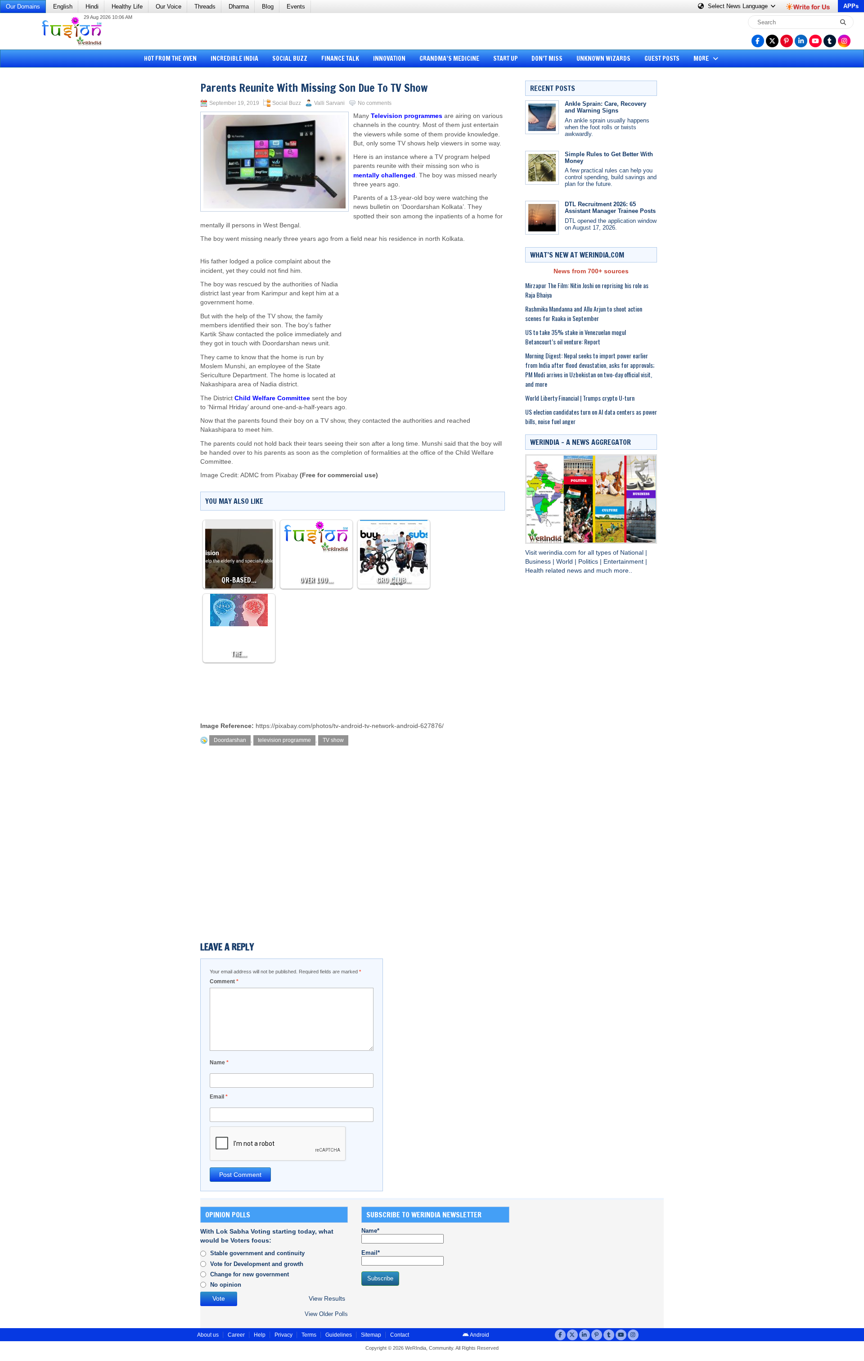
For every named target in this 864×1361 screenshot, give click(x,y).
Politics (589, 561)
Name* (370, 1230)
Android (479, 1335)
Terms (309, 1335)
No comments (375, 103)
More (701, 58)
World (565, 561)
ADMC (249, 475)
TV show (333, 740)
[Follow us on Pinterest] (786, 41)
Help (260, 1335)
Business (539, 561)
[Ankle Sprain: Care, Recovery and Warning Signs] (542, 117)
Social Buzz (289, 58)
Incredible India (234, 58)
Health (535, 570)
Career (236, 1335)
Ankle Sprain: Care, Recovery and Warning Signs (605, 107)
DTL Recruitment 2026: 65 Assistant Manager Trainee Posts (610, 207)
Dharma (239, 6)
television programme (284, 740)
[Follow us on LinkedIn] (801, 41)
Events (296, 6)
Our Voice (168, 6)
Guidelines (338, 1335)
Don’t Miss (546, 58)
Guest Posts (662, 58)
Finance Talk (340, 58)
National (632, 552)
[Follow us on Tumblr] (830, 41)
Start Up (505, 58)
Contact (399, 1335)
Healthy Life (127, 6)
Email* (370, 1252)
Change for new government (249, 1274)
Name (219, 1062)
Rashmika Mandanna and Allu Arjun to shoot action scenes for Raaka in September (583, 313)
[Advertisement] (40, 209)
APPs (851, 6)
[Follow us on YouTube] (815, 41)
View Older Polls (326, 1314)
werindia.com (558, 552)
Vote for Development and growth (256, 1264)
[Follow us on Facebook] (758, 41)
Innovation (389, 58)
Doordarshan (230, 740)
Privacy (283, 1335)
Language (739, 6)
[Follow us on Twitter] (772, 41)
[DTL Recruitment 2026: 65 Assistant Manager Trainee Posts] (542, 218)
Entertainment (624, 561)
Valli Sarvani (329, 103)
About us (208, 1335)
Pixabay (286, 475)
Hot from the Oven (170, 58)
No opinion (225, 1284)
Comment (224, 981)
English (62, 6)
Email (219, 1097)
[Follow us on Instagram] (844, 41)
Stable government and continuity (257, 1253)
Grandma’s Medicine (449, 58)
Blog (268, 6)
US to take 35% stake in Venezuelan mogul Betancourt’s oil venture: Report (575, 336)
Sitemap (371, 1335)
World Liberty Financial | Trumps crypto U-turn (579, 397)
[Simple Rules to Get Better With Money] (542, 168)
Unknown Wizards (603, 58)
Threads (205, 6)
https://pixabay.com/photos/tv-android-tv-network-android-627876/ (350, 726)
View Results (327, 1298)
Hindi (92, 6)
